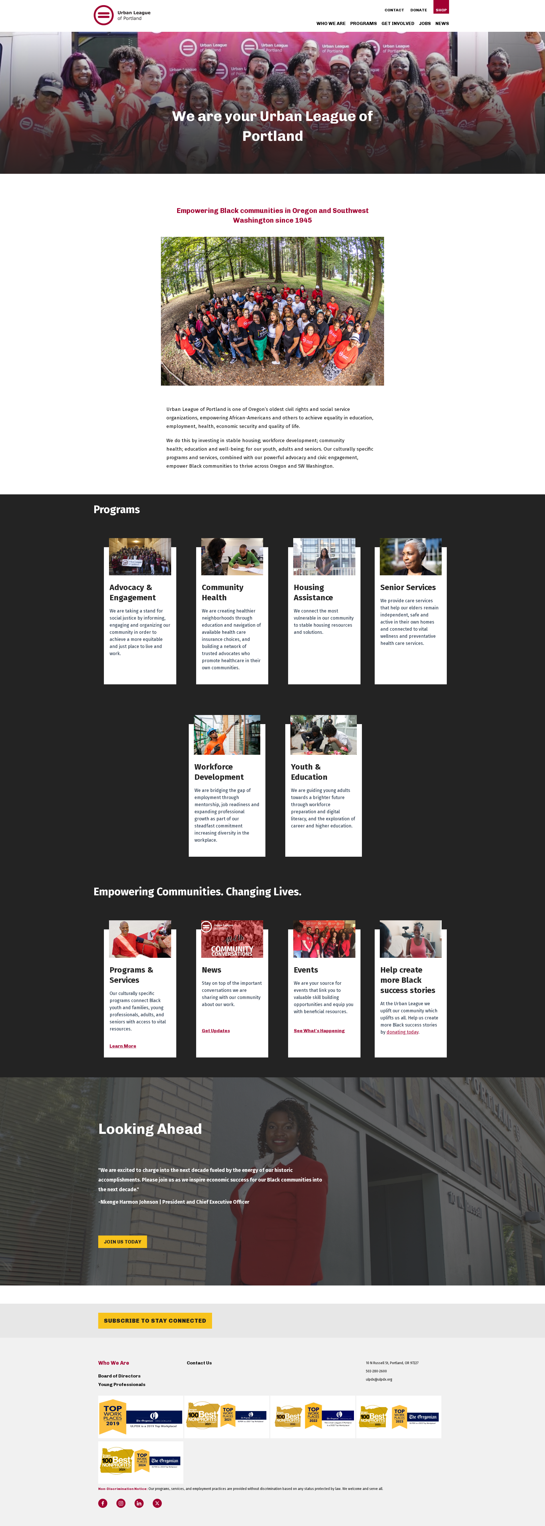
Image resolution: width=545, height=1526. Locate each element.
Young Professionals (121, 1384)
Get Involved (398, 23)
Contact (394, 10)
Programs (363, 23)
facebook (102, 1503)
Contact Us (199, 1363)
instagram (120, 1503)
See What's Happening (319, 1030)
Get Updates (216, 1030)
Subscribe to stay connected (155, 1320)
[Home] (122, 24)
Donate (418, 10)
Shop (441, 10)
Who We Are (331, 23)
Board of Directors (119, 1376)
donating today (402, 1032)
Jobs (425, 23)
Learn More (123, 1046)
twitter (157, 1503)
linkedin (139, 1503)
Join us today (122, 1242)
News (442, 23)
